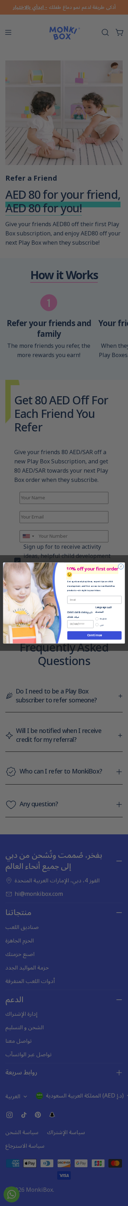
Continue (94, 635)
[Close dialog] (120, 566)
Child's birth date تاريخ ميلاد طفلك (79, 614)
